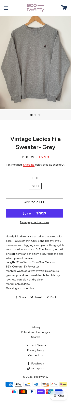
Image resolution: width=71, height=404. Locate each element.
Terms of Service (35, 345)
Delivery (35, 327)
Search (35, 337)
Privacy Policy (35, 350)
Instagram (37, 368)
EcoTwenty (41, 376)
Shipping (29, 164)
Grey (35, 186)
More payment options (34, 222)
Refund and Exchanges (35, 332)
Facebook (37, 363)
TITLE (35, 178)
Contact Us (35, 355)
